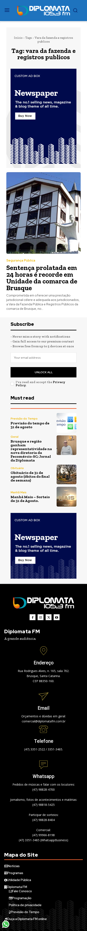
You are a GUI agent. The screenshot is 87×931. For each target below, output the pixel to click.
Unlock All (44, 372)
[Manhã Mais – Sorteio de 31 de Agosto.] (66, 497)
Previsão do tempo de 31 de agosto (30, 425)
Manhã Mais (18, 492)
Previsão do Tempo (24, 418)
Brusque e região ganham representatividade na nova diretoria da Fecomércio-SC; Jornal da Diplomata (31, 451)
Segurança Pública (20, 260)
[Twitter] (49, 617)
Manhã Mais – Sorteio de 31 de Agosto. (30, 499)
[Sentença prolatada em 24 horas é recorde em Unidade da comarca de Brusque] (43, 213)
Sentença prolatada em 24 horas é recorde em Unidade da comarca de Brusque (41, 278)
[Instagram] (41, 617)
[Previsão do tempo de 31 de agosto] (66, 423)
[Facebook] (32, 617)
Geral (14, 436)
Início (18, 38)
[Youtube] (57, 617)
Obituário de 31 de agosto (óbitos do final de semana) (30, 476)
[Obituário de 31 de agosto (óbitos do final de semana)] (66, 474)
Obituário (17, 468)
